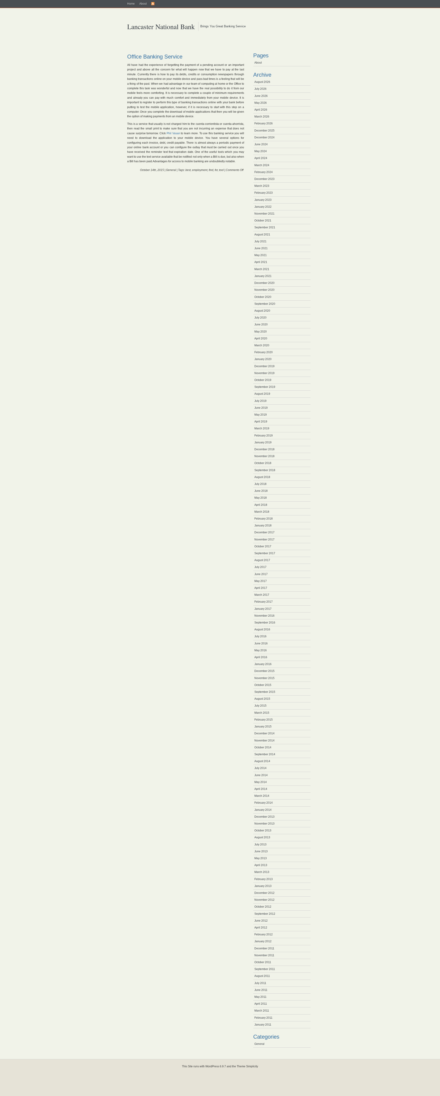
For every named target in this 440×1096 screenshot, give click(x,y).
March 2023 (261, 185)
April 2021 (260, 262)
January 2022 (263, 206)
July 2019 (260, 401)
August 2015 (262, 698)
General (171, 170)
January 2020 (263, 359)
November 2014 (264, 740)
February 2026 (263, 123)
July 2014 (260, 768)
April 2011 (260, 1003)
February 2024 (263, 172)
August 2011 (262, 976)
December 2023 (264, 179)
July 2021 (260, 241)
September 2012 (264, 913)
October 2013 (262, 830)
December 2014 (264, 733)
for (216, 170)
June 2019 (261, 407)
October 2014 (262, 747)
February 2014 (263, 802)
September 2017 (264, 553)
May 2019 (260, 414)
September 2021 (264, 227)
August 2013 (262, 837)
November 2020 (264, 289)
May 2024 (260, 151)
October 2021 (262, 220)
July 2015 (260, 705)
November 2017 (264, 539)
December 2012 (264, 893)
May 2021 (260, 255)
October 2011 (262, 962)
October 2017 (262, 546)
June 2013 (261, 851)
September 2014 (264, 754)
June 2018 (261, 490)
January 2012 (263, 941)
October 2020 (262, 297)
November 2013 (264, 823)
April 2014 (260, 789)
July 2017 (260, 567)
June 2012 (261, 920)
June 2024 (261, 144)
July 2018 (260, 484)
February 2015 (263, 719)
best (188, 170)
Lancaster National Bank (161, 26)
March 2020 (261, 345)
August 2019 (262, 393)
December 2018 (264, 449)
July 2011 (260, 983)
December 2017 (264, 532)
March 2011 (261, 1010)
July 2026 (260, 88)
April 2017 (260, 588)
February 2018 (263, 518)
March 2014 (261, 795)
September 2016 (264, 622)
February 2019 (263, 435)
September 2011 (264, 969)
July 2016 (260, 636)
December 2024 (264, 137)
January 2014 (263, 809)
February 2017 (263, 601)
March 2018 (261, 511)
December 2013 (264, 816)
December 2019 (264, 366)
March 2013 (261, 872)
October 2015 (262, 685)
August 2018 (262, 477)
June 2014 (261, 775)
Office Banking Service (154, 56)
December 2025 (264, 130)
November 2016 (264, 615)
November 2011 (264, 955)
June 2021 (261, 248)
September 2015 (264, 691)
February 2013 (263, 879)
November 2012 (264, 899)
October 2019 (262, 380)
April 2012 (260, 927)
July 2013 (260, 844)
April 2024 (260, 158)
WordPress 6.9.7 (215, 1066)
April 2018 (260, 504)
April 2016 (260, 657)
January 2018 (263, 525)
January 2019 (263, 442)
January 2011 (262, 1024)
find (211, 170)
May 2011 (260, 996)
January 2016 (263, 664)
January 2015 (263, 726)
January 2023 (263, 199)
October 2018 (262, 463)
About (143, 3)
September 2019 (264, 387)
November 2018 (264, 456)
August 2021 (262, 234)
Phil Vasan (173, 133)
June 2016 (261, 643)
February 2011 (263, 1017)
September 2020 (264, 303)
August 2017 (262, 560)
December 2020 (264, 283)
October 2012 (262, 906)
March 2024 (261, 165)
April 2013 (260, 865)
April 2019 (260, 421)
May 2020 (260, 331)
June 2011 (260, 990)
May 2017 (260, 581)
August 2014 (262, 761)
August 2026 (262, 82)
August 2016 (262, 629)
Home (131, 3)
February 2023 (263, 192)
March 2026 (261, 116)
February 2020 (263, 352)
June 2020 (261, 324)
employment (199, 170)
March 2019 (261, 428)
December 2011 (264, 948)
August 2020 (262, 310)
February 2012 (263, 934)
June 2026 (261, 96)
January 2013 (263, 886)
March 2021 (261, 269)
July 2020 (260, 317)
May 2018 (260, 497)
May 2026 (260, 102)
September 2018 (264, 470)
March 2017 (261, 594)
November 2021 (264, 213)
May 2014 (260, 782)
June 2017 (261, 574)
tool (221, 170)
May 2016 (260, 650)
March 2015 (261, 712)
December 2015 (264, 671)
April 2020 (260, 338)
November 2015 (264, 678)
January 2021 (263, 276)
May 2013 (260, 858)
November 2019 (264, 373)
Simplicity (252, 1066)
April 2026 (260, 109)
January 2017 (263, 608)
